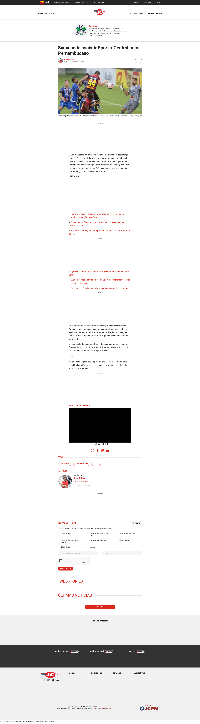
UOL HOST (68, 2)
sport (96, 463)
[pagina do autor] (65, 481)
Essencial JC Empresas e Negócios (69, 540)
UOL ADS (101, 2)
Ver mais (100, 607)
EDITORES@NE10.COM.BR (102, 708)
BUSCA (136, 2)
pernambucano (82, 463)
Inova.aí (92, 547)
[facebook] (97, 450)
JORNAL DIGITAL (138, 13)
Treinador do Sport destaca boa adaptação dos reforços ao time (100, 288)
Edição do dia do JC (68, 547)
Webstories (71, 581)
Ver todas (136, 523)
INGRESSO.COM (58, 2)
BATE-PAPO (147, 2)
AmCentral (65, 463)
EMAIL (158, 2)
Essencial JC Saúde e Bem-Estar (99, 533)
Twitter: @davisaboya (81, 482)
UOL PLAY (93, 2)
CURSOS (85, 2)
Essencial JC (65, 533)
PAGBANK (77, 2)
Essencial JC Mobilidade (98, 540)
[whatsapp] (92, 450)
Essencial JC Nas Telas (127, 533)
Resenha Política (124, 540)
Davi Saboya (69, 60)
